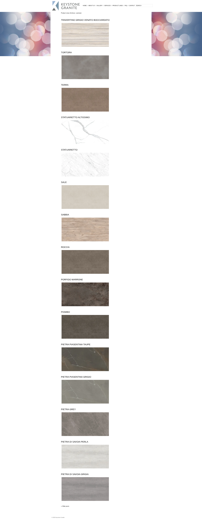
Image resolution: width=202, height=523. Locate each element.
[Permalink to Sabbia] (85, 243)
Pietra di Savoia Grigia (75, 474)
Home (85, 5)
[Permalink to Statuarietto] (85, 178)
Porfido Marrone (72, 279)
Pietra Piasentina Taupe (75, 344)
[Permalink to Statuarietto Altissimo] (85, 145)
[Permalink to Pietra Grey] (85, 437)
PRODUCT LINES (118, 5)
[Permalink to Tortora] (85, 81)
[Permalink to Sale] (85, 210)
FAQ (126, 5)
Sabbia (65, 214)
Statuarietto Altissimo (75, 117)
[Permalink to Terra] (85, 113)
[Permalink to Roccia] (85, 275)
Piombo (65, 312)
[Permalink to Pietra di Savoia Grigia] (85, 502)
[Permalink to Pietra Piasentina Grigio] (85, 405)
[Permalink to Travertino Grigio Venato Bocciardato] (85, 48)
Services (107, 5)
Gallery (99, 5)
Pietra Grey (68, 409)
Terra (64, 85)
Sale (64, 182)
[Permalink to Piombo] (85, 340)
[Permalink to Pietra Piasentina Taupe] (85, 373)
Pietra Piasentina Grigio (76, 377)
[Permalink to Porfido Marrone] (85, 308)
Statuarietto (69, 150)
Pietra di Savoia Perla (74, 442)
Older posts (65, 506)
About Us (91, 5)
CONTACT (132, 5)
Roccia (65, 247)
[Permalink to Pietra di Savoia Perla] (85, 470)
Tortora (66, 52)
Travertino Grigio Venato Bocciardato (85, 20)
